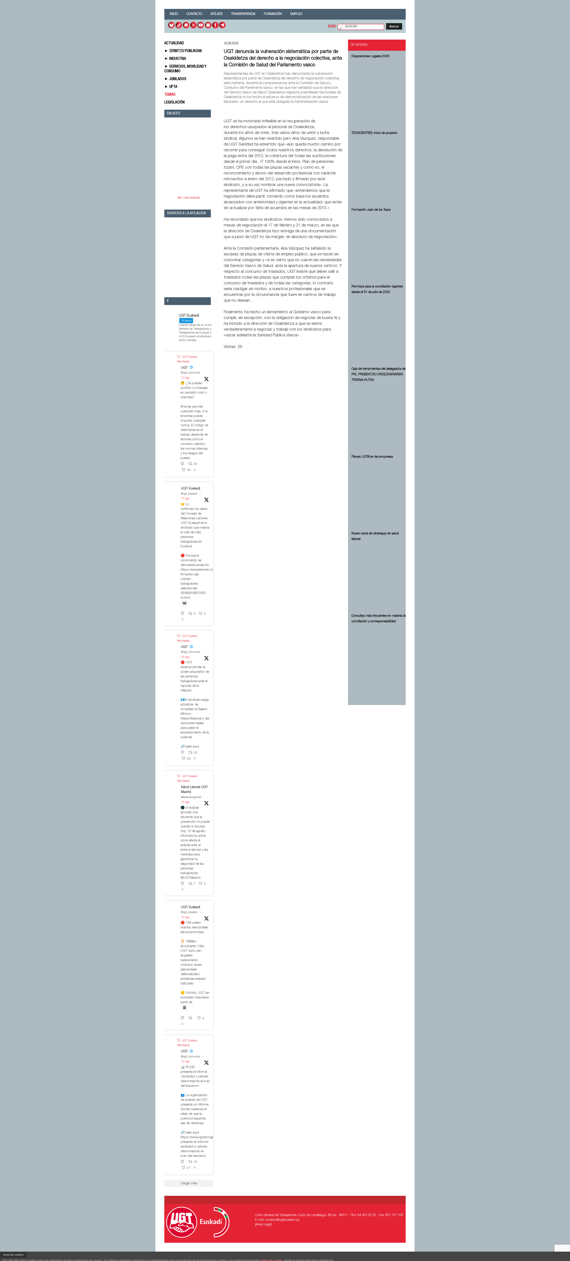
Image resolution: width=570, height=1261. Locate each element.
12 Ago (185, 802)
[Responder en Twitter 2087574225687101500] (183, 1018)
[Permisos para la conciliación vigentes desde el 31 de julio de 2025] (379, 330)
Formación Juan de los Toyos (371, 210)
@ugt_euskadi (189, 494)
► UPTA (170, 87)
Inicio (174, 14)
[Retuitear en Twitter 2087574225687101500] (191, 1018)
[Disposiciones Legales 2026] (379, 94)
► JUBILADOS (175, 79)
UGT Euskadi (190, 488)
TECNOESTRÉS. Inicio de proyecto (374, 133)
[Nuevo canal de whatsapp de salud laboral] (379, 577)
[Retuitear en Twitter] (178, 356)
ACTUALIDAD (174, 43)
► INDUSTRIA (175, 59)
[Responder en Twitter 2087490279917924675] (183, 1162)
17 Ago (185, 378)
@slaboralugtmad (191, 797)
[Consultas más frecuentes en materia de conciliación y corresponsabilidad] (379, 659)
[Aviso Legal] (263, 1224)
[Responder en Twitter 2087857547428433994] (183, 753)
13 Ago (185, 657)
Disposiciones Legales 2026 (370, 56)
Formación (273, 14)
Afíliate (217, 14)
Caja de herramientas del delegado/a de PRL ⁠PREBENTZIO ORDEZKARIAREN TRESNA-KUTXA (378, 375)
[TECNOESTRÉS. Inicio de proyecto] (379, 170)
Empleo (296, 14)
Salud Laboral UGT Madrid (194, 790)
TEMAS (169, 95)
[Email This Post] (317, 111)
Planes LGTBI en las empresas (372, 457)
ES (330, 26)
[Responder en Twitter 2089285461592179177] (183, 614)
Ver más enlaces (188, 198)
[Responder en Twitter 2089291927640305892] (183, 464)
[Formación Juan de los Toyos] (379, 247)
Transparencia (243, 14)
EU (334, 26)
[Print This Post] (341, 111)
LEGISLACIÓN (174, 103)
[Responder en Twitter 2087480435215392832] (183, 884)
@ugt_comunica (190, 373)
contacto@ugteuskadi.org (282, 1220)
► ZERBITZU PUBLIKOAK (183, 51)
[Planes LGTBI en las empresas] (379, 494)
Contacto (194, 14)
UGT (184, 368)
